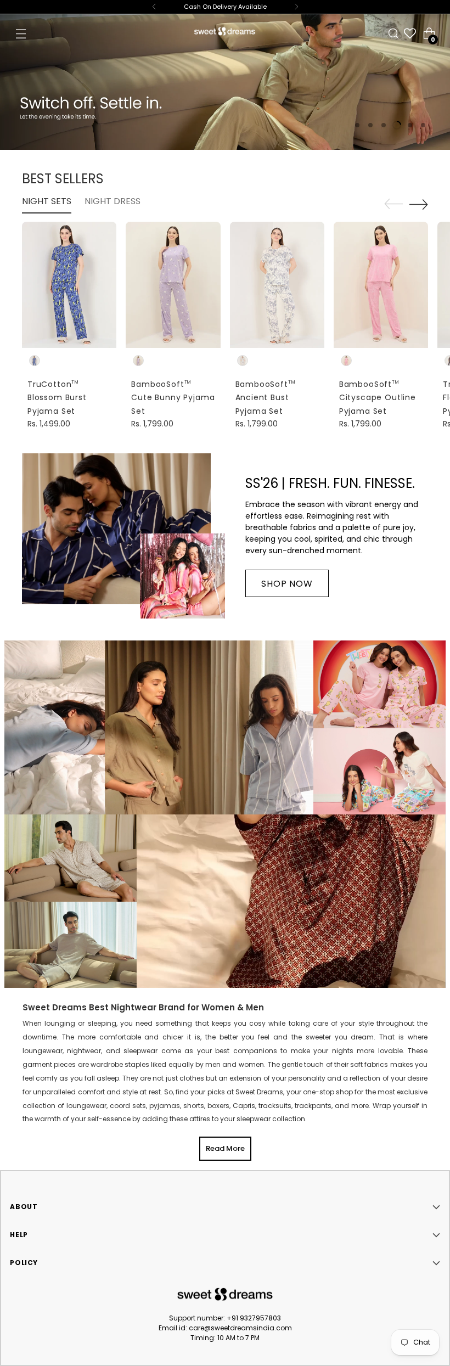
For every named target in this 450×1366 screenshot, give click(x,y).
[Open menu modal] (20, 34)
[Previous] (154, 7)
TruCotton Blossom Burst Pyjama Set (57, 398)
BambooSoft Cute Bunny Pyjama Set (173, 398)
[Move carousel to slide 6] (423, 125)
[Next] (296, 7)
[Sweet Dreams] (225, 31)
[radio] (34, 360)
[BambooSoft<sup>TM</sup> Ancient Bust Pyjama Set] (277, 285)
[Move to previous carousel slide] (393, 204)
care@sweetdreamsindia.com (240, 1328)
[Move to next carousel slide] (418, 204)
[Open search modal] (394, 34)
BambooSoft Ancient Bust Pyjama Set (265, 398)
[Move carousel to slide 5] (410, 125)
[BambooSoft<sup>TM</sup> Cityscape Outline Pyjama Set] (381, 285)
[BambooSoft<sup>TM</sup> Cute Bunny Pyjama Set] (173, 285)
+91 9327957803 (254, 1318)
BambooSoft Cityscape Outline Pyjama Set (377, 398)
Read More (225, 1148)
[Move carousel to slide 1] (357, 125)
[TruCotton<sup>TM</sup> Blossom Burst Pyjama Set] (69, 285)
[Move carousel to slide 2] (370, 125)
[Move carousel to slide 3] (383, 125)
